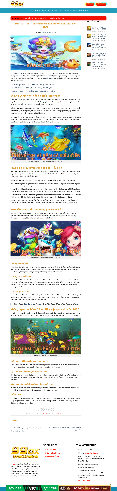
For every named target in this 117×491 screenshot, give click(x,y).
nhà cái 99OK (48, 78)
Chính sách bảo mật (52, 456)
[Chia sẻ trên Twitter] (42, 409)
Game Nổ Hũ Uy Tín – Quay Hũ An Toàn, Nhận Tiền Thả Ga (99, 36)
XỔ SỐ (69, 11)
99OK (31, 11)
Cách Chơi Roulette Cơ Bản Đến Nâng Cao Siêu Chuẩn (99, 55)
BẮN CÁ (38, 11)
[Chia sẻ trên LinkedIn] (52, 409)
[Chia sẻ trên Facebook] (39, 409)
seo (55, 32)
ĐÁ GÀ (44, 11)
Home (14, 18)
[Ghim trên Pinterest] (49, 409)
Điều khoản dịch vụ (52, 453)
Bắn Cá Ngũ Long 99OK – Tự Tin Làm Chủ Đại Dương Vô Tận (33, 85)
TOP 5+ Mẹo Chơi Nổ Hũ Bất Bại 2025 (99, 28)
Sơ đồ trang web (84, 481)
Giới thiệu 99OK (51, 450)
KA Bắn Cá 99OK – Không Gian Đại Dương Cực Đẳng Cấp (32, 88)
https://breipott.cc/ (92, 453)
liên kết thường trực (59, 413)
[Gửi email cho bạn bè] (45, 409)
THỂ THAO (62, 11)
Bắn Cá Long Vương (32, 304)
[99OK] (20, 4)
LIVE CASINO (52, 11)
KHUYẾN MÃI (77, 11)
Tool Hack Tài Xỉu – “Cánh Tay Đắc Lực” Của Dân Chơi (99, 64)
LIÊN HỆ (85, 11)
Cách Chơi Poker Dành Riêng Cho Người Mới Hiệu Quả (99, 45)
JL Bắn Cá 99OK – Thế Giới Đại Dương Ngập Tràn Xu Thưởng (33, 91)
